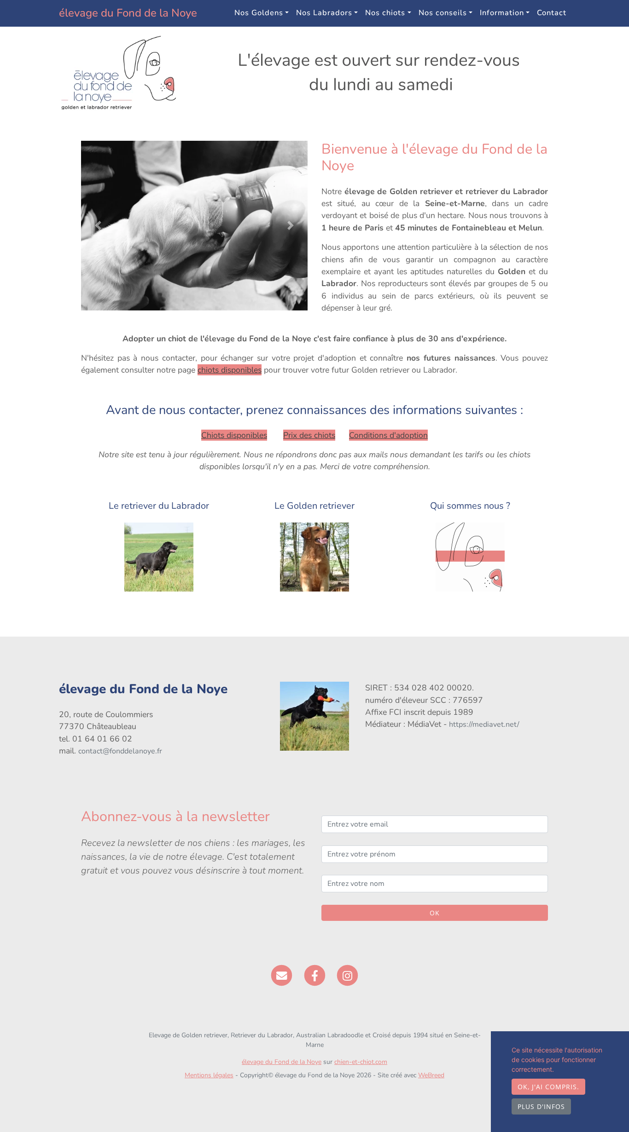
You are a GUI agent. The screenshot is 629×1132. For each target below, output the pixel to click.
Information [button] (502, 12)
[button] (98, 225)
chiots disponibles (230, 369)
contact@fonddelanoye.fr (120, 751)
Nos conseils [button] (443, 12)
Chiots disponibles (234, 435)
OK (435, 912)
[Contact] (281, 974)
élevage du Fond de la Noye (128, 13)
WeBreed (431, 1075)
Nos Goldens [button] (258, 12)
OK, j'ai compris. (548, 1086)
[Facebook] (314, 974)
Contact (551, 12)
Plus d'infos (541, 1106)
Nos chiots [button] (385, 12)
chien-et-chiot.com (360, 1061)
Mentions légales (209, 1075)
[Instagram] (347, 974)
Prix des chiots (309, 435)
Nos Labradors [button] (324, 12)
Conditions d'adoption (388, 435)
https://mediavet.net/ (484, 724)
